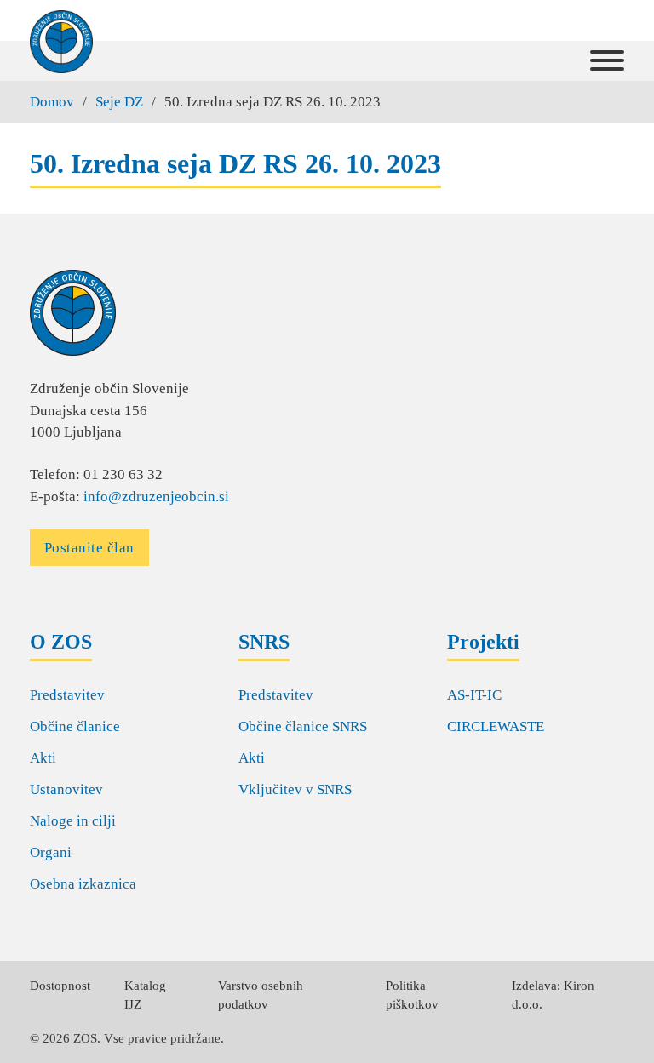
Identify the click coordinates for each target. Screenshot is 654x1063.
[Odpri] (607, 61)
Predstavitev (67, 695)
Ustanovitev (66, 789)
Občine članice (75, 726)
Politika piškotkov (412, 995)
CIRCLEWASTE (495, 726)
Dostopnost (60, 985)
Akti (43, 758)
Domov (52, 102)
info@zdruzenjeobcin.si (156, 497)
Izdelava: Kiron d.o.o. (553, 995)
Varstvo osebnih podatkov (260, 995)
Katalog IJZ (145, 995)
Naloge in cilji (73, 821)
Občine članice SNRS (302, 726)
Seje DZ (119, 102)
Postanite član (89, 548)
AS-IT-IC (474, 695)
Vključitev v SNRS (295, 789)
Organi (51, 852)
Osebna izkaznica (83, 884)
